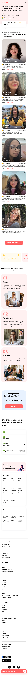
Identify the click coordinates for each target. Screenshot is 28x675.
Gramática (13, 524)
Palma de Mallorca (13, 493)
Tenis (3, 573)
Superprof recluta (6, 557)
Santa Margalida (5, 500)
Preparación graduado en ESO (13, 517)
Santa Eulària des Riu (21, 496)
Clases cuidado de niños (11, 28)
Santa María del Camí (13, 500)
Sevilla (3, 607)
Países (3, 551)
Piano (3, 578)
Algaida (5, 480)
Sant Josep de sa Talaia (14, 496)
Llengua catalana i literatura (20, 521)
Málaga (4, 611)
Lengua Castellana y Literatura (6, 521)
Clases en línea (5, 553)
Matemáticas (5, 565)
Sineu (19, 499)
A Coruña (4, 633)
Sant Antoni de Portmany (6, 496)
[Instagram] (18, 667)
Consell (4, 486)
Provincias (4, 555)
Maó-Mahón (13, 490)
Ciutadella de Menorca (21, 483)
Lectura (12, 520)
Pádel (3, 593)
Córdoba (4, 624)
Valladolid (4, 626)
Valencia (4, 605)
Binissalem (20, 480)
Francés (4, 580)
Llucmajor (20, 488)
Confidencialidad (6, 548)
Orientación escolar (5, 517)
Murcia (3, 613)
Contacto (4, 650)
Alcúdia (19, 478)
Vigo (3, 629)
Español (4, 584)
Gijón (3, 631)
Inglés (3, 567)
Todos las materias (6, 597)
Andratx (12, 480)
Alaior (4, 478)
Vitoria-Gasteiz (5, 635)
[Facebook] (9, 667)
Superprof (3, 28)
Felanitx (12, 486)
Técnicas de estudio (20, 514)
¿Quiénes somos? (6, 544)
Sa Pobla (20, 492)
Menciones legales (6, 546)
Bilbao (3, 620)
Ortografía (5, 524)
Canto (3, 575)
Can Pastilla (13, 482)
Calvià (4, 482)
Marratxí (20, 490)
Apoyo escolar (5, 588)
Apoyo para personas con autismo (21, 526)
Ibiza (19, 486)
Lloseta (12, 488)
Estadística (4, 586)
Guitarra (4, 582)
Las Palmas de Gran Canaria (9, 618)
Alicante (4, 622)
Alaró (12, 478)
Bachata (4, 591)
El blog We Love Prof (6, 644)
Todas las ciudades (6, 637)
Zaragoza (4, 609)
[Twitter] (14, 667)
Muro (4, 492)
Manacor (5, 490)
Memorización (21, 516)
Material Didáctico (6, 646)
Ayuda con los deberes (6, 514)
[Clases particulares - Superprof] (6, 2)
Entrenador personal (7, 569)
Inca (4, 488)
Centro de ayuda (6, 648)
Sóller (4, 502)
